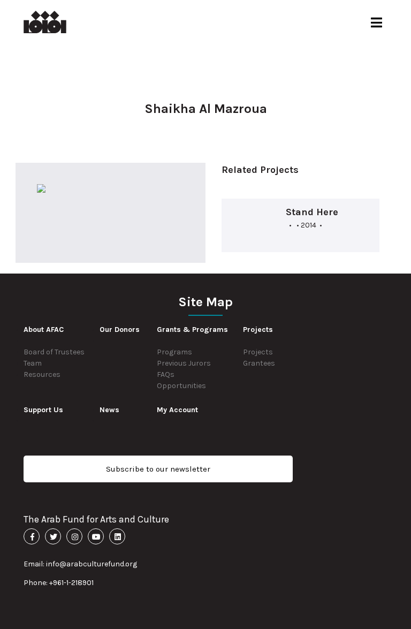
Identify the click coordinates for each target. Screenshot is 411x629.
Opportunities (181, 385)
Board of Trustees (54, 352)
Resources (42, 374)
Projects (258, 352)
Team (33, 363)
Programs (174, 352)
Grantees (259, 363)
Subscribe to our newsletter (158, 469)
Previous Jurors (184, 363)
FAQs (165, 374)
